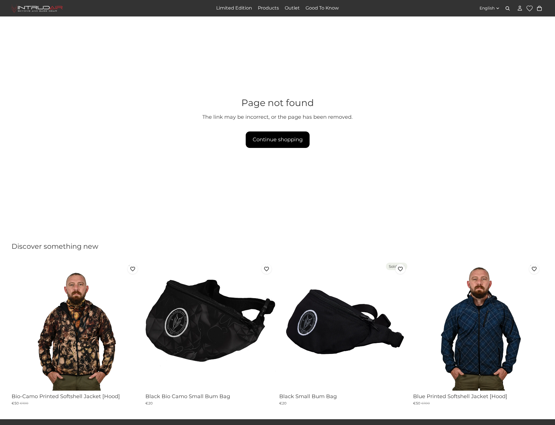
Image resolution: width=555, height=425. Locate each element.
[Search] (507, 8)
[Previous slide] (20, 325)
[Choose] (133, 381)
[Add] (267, 381)
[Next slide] (133, 325)
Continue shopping (278, 139)
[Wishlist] (529, 8)
